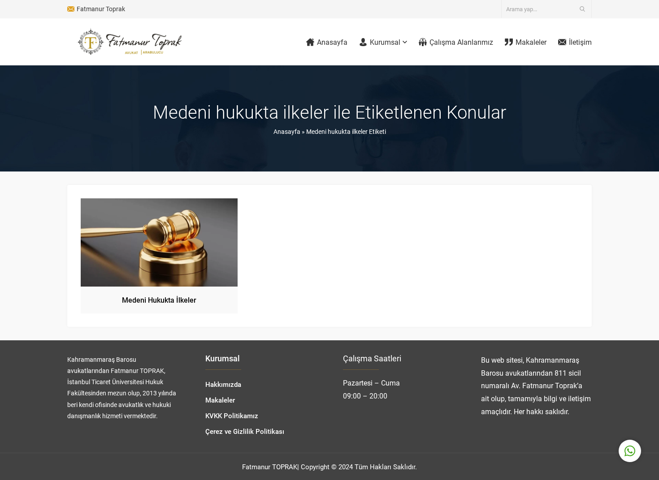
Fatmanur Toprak (101, 8)
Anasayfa (286, 131)
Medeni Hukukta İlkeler (159, 299)
